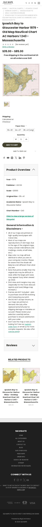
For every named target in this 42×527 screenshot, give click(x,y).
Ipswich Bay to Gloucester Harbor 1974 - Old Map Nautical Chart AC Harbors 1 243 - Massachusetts (31, 396)
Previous (2, 374)
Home (21, 435)
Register (25, 460)
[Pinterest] (24, 158)
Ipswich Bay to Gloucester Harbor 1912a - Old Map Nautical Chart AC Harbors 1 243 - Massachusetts (11, 396)
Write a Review (8, 47)
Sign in (16, 460)
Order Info (21, 457)
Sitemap (21, 463)
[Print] (12, 158)
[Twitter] (16, 158)
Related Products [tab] (19, 359)
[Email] (8, 158)
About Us (21, 441)
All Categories (21, 438)
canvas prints (13, 331)
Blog (21, 448)
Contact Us (21, 444)
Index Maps (21, 454)
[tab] (21, 170)
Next (39, 374)
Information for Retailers (21, 466)
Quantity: (21, 135)
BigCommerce (25, 519)
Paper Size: (21, 126)
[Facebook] (4, 158)
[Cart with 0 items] (35, 3)
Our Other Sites (21, 451)
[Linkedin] (20, 158)
